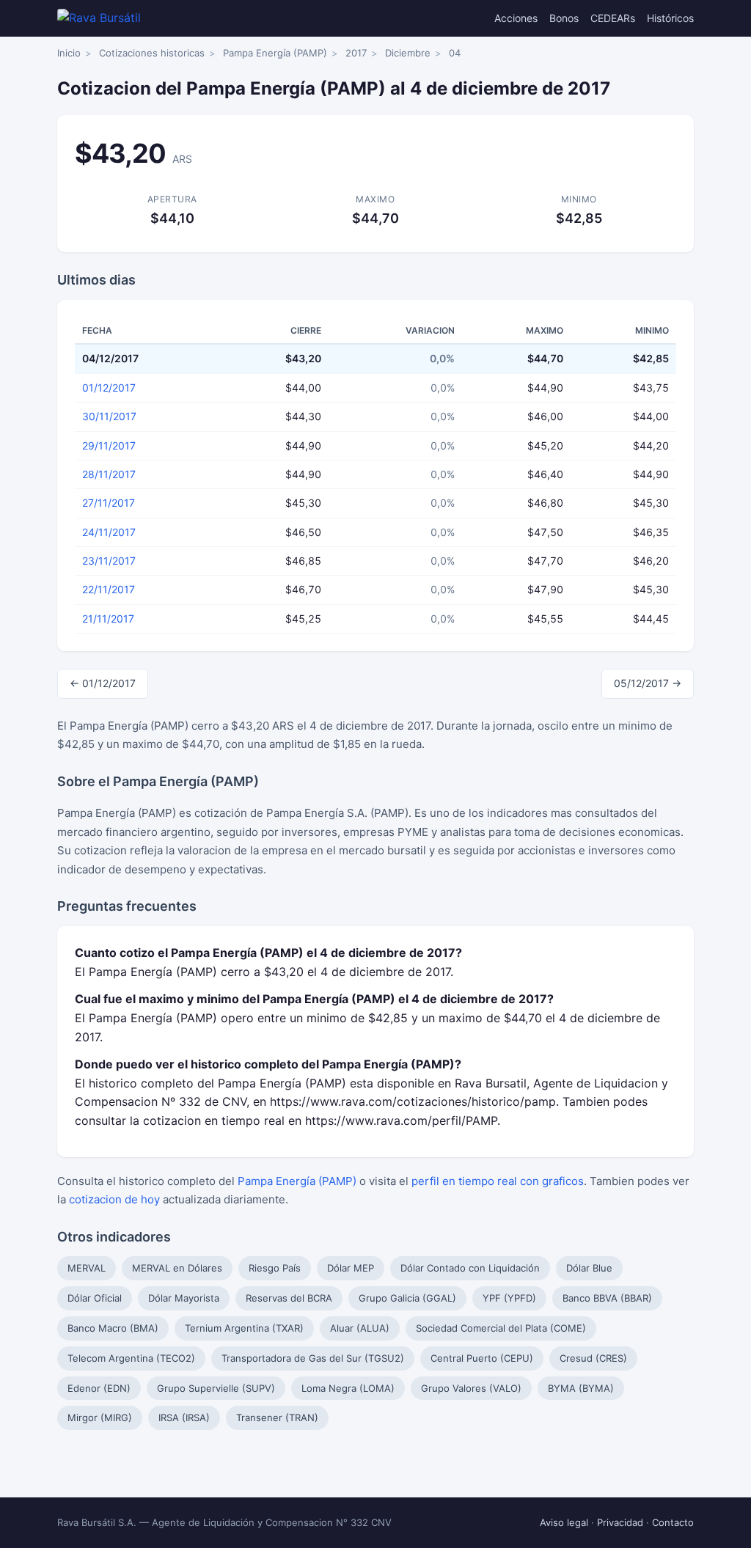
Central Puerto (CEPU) (482, 1358)
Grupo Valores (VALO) (471, 1388)
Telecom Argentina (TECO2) (131, 1358)
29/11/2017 (109, 445)
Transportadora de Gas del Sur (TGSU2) (312, 1358)
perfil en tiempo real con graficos (497, 1181)
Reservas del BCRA (289, 1298)
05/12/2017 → (647, 683)
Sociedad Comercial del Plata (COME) (501, 1328)
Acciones (516, 18)
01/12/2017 (109, 387)
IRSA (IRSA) (184, 1417)
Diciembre (408, 53)
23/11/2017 (109, 560)
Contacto (673, 1522)
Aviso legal (564, 1522)
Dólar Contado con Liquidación (470, 1268)
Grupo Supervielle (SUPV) (216, 1388)
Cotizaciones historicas (152, 53)
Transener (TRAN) (277, 1417)
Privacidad (620, 1522)
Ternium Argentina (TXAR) (244, 1328)
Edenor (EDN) (99, 1388)
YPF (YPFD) (509, 1298)
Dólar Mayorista (183, 1298)
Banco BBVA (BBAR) (607, 1298)
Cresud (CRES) (593, 1358)
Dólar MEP (350, 1268)
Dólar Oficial (94, 1298)
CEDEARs (612, 18)
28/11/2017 (109, 474)
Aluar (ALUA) (359, 1328)
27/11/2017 (108, 502)
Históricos (670, 18)
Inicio (69, 53)
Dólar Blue (589, 1268)
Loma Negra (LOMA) (348, 1388)
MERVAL (86, 1268)
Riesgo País (275, 1268)
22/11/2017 (108, 589)
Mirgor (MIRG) (99, 1417)
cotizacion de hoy (114, 1199)
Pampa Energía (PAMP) (275, 53)
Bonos (564, 18)
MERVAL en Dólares (177, 1268)
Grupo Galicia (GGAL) (407, 1298)
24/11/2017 (109, 532)
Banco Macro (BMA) (112, 1328)
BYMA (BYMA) (581, 1388)
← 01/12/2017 (103, 683)
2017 (356, 53)
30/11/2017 (109, 416)
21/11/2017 (108, 618)
